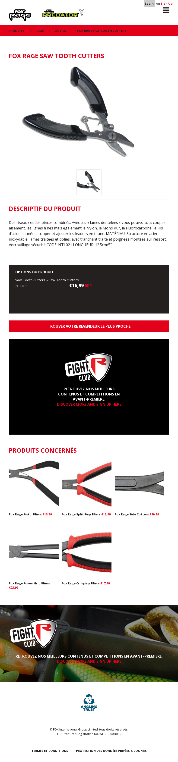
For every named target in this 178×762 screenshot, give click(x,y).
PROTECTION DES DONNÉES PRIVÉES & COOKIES (111, 751)
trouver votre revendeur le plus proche (89, 326)
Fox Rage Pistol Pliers (25, 514)
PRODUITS (17, 30)
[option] (89, 115)
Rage (13, 11)
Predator (50, 11)
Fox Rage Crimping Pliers (81, 583)
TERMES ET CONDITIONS (50, 751)
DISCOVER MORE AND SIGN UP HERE (89, 404)
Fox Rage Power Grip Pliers (29, 583)
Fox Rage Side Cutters (132, 514)
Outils (60, 30)
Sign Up (167, 3)
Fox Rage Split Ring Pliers (81, 514)
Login (149, 3)
